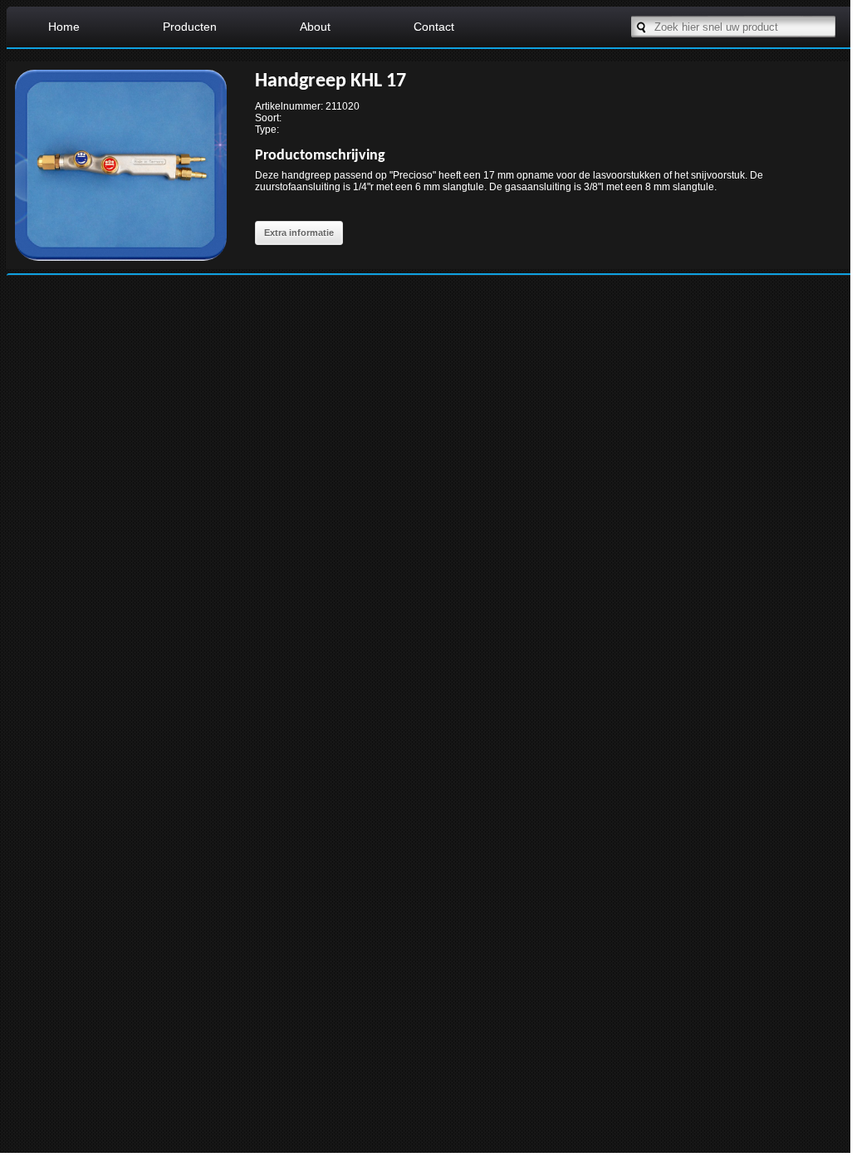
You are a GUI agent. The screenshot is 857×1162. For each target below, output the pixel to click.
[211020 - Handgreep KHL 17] (121, 264)
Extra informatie (299, 233)
